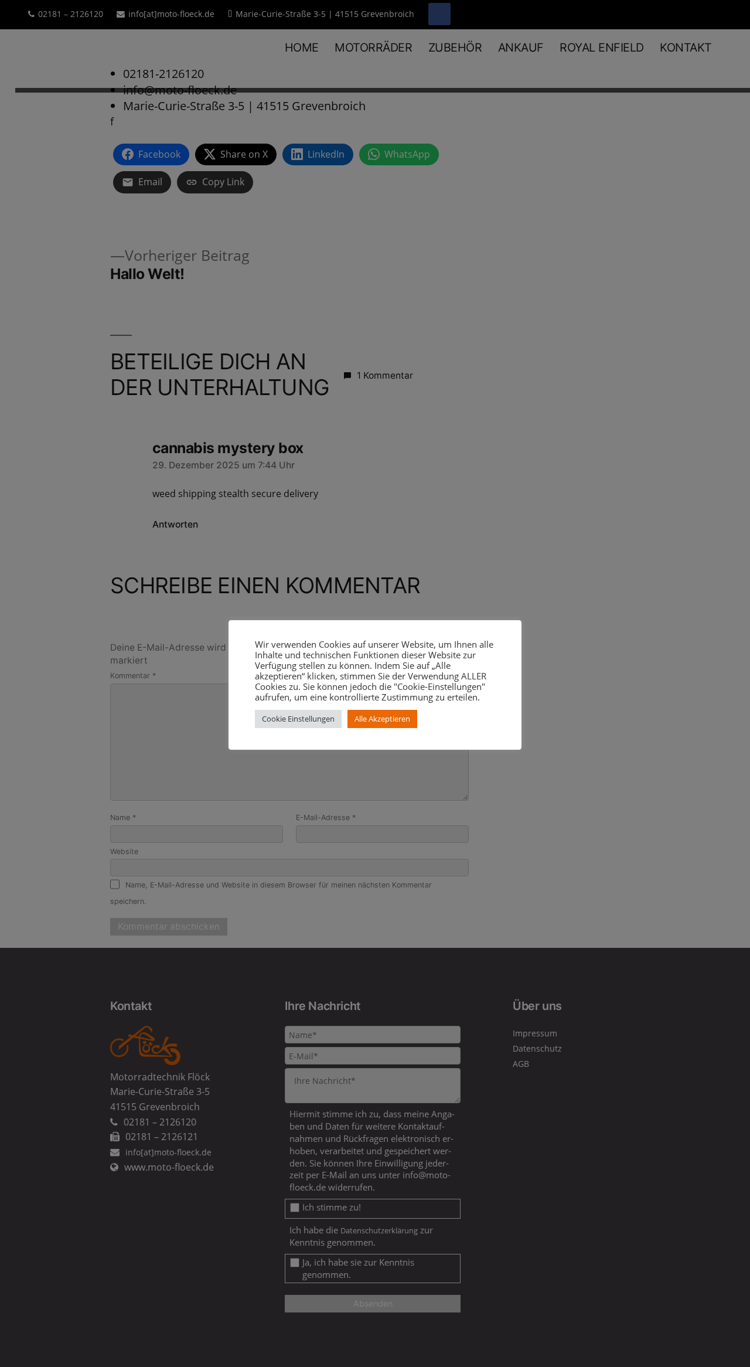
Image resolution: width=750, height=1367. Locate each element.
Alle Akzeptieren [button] (382, 718)
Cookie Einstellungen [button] (298, 718)
